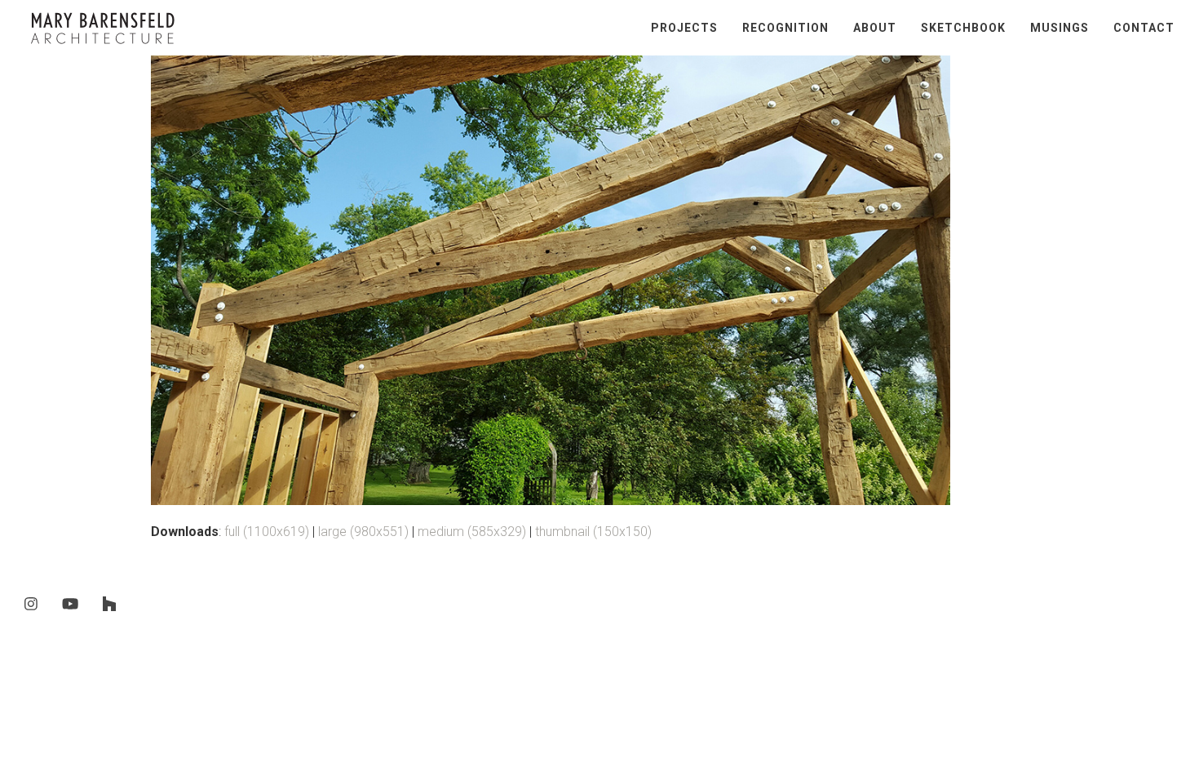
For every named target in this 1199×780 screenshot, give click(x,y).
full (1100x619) (266, 531)
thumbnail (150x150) (593, 531)
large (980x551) (363, 531)
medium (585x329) (472, 531)
